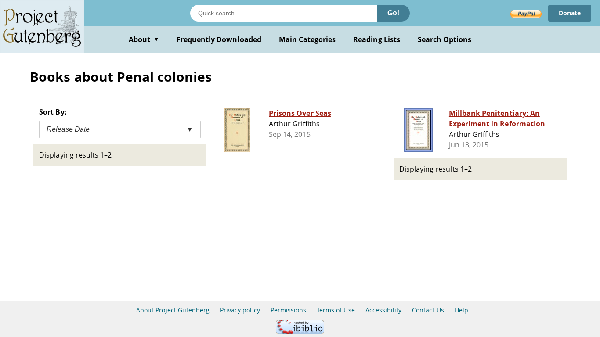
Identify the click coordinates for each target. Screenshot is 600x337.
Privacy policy (240, 310)
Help (461, 310)
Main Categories (307, 39)
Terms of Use (335, 310)
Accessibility (383, 310)
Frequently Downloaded (219, 39)
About (144, 39)
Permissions (288, 310)
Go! (393, 13)
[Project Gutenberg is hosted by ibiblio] (300, 331)
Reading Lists (376, 39)
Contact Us (428, 310)
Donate (570, 13)
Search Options (445, 39)
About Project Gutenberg (173, 310)
